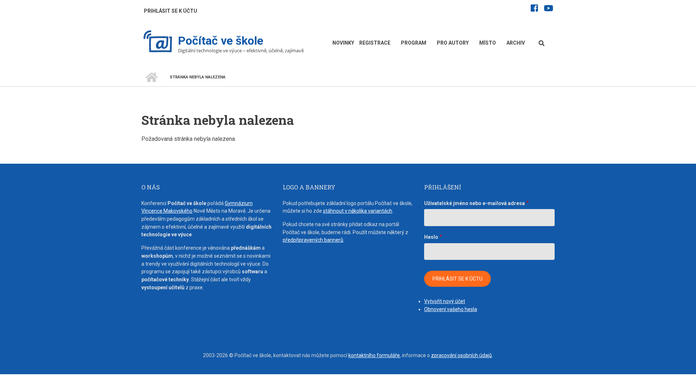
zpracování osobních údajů (461, 355)
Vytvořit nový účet (444, 301)
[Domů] (157, 42)
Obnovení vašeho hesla (450, 309)
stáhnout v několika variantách (357, 211)
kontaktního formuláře (374, 355)
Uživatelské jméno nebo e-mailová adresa (474, 203)
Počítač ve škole (220, 41)
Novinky (343, 43)
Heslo (431, 237)
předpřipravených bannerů (313, 240)
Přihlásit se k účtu (170, 11)
